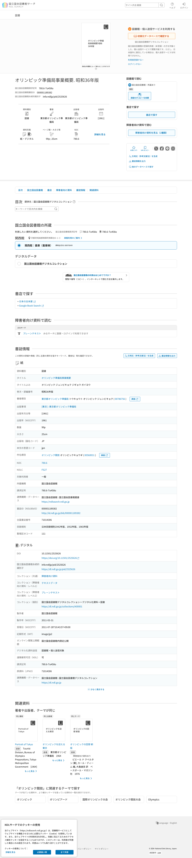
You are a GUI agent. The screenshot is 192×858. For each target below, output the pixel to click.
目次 (20, 190)
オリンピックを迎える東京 (54, 746)
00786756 (120, 398)
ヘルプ (172, 7)
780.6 (44, 462)
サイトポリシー (102, 848)
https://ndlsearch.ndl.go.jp (56, 501)
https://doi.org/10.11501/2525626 (59, 558)
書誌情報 (80, 190)
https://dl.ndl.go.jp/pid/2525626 (58, 569)
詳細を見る (100, 134)
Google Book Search (30, 305)
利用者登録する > (135, 59)
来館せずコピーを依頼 (140, 97)
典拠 (133, 398)
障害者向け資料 (64, 190)
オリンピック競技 (51, 455)
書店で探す (151, 114)
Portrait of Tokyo (24, 744)
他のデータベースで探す (142, 166)
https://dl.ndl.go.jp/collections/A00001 (62, 606)
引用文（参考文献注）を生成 (144, 156)
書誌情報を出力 (139, 161)
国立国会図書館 (35, 190)
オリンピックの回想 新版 (81, 746)
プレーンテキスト (32, 333)
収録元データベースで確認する (153, 36)
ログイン (184, 7)
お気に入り (133, 150)
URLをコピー (145, 150)
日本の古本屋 (26, 301)
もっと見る (30, 771)
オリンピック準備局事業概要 (56, 377)
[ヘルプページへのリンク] (96, 68)
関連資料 (94, 190)
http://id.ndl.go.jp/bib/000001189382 (61, 513)
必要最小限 (42, 852)
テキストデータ (49, 583)
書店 (49, 190)
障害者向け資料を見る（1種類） (151, 132)
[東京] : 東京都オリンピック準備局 (59, 406)
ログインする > (134, 64)
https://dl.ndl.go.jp (51, 682)
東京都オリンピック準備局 (55, 398)
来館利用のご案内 (72, 237)
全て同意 (64, 852)
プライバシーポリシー (81, 848)
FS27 (44, 469)
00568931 (89, 455)
